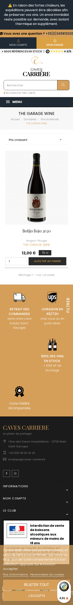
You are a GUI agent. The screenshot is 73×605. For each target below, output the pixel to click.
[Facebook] (6, 473)
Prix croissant (35, 140)
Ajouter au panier (47, 261)
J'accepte (36, 595)
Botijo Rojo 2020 (37, 231)
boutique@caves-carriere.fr (26, 459)
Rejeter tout (36, 584)
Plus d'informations (16, 574)
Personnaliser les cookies (47, 574)
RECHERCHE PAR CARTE (20, 93)
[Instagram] (15, 473)
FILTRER (68, 305)
